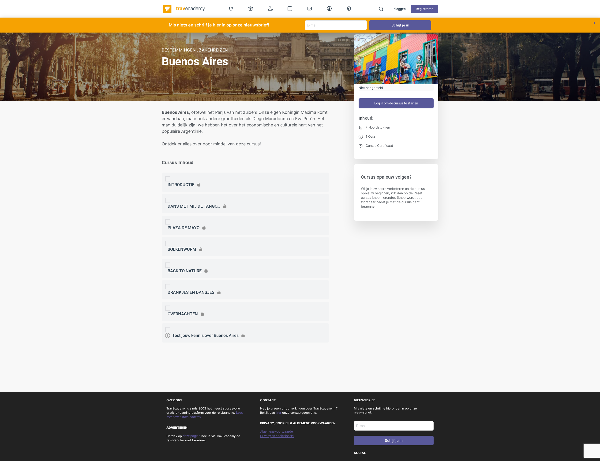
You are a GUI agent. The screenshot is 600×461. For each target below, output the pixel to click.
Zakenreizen (213, 50)
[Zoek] (381, 9)
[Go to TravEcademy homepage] (184, 8)
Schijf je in (394, 440)
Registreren (424, 9)
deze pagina (191, 436)
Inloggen (399, 9)
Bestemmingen (179, 50)
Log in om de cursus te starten (396, 103)
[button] (594, 23)
